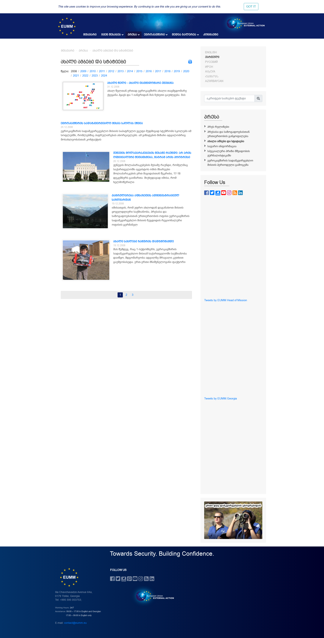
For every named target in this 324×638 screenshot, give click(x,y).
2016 (149, 71)
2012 (111, 71)
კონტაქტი (210, 34)
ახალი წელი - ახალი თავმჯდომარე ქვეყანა (140, 83)
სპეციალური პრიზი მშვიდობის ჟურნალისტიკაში (228, 153)
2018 (167, 71)
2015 (139, 71)
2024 (104, 75)
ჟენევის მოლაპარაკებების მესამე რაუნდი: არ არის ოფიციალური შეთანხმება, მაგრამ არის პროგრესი (152, 155)
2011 (102, 71)
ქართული (212, 57)
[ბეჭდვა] (190, 62)
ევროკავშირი (154, 34)
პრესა (132, 34)
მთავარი (90, 34)
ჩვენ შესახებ (111, 34)
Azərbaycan (214, 81)
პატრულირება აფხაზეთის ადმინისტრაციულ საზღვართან (145, 197)
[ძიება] (258, 98)
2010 (93, 71)
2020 (186, 71)
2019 (177, 71)
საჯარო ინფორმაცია (221, 146)
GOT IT (251, 7)
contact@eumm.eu (75, 623)
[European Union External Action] (152, 596)
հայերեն (211, 76)
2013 (121, 71)
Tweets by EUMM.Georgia (220, 398)
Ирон (209, 66)
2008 (74, 71)
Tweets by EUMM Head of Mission (225, 300)
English (211, 52)
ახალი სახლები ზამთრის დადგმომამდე (143, 241)
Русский (211, 61)
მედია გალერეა (184, 34)
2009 (83, 71)
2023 (95, 75)
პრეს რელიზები (218, 127)
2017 (158, 71)
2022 (85, 75)
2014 (130, 71)
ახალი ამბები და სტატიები (112, 50)
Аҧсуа (210, 71)
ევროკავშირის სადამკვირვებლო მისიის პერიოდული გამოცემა (230, 163)
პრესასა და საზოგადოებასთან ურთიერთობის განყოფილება (228, 134)
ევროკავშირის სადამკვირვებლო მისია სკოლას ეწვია (102, 123)
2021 (76, 75)
